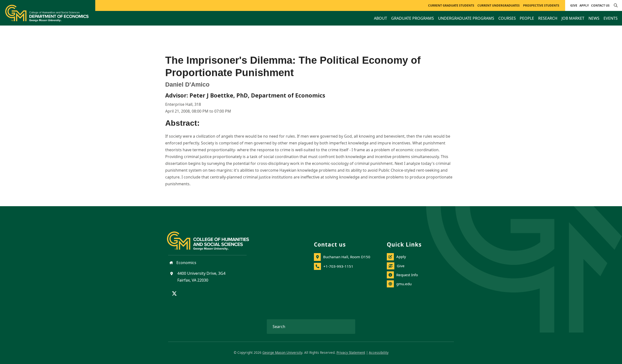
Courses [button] (507, 18)
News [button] (593, 18)
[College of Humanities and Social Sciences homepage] (213, 238)
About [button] (380, 18)
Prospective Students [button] (541, 5)
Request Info (407, 274)
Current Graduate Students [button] (451, 5)
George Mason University (282, 352)
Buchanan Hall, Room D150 (346, 256)
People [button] (527, 18)
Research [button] (547, 18)
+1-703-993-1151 (338, 266)
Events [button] (611, 18)
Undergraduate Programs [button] (466, 18)
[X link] (174, 294)
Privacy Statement (351, 352)
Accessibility (379, 352)
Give (573, 5)
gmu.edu (404, 283)
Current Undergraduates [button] (498, 5)
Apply (584, 5)
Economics (185, 262)
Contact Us (600, 5)
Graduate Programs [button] (412, 18)
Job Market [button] (573, 18)
